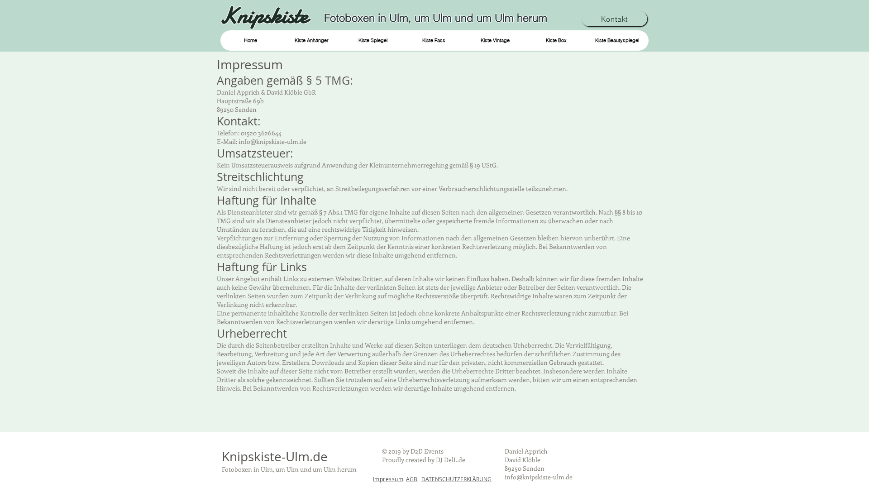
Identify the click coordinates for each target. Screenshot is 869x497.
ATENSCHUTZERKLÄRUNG (458, 479)
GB (411, 479)
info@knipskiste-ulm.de (539, 477)
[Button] (267, 15)
